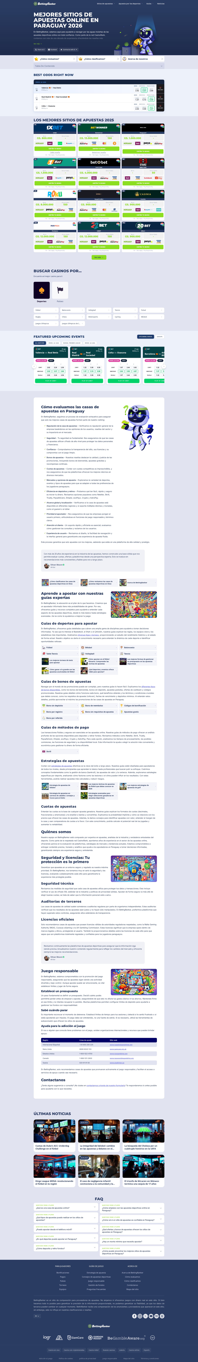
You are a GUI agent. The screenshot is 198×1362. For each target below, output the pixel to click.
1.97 (121, 367)
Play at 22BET (50, 381)
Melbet (40, 375)
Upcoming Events (145, 336)
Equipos (62, 1289)
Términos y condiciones (150, 1358)
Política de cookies (66, 1358)
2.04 (121, 371)
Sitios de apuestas (105, 3)
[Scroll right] (164, 366)
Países (63, 1281)
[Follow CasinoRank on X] (145, 1316)
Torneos (62, 1285)
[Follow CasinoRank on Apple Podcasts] (162, 1316)
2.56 (62, 367)
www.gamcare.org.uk (118, 1049)
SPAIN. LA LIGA (54, 343)
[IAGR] (47, 1337)
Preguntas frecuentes (96, 1289)
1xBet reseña (55, 152)
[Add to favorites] (36, 87)
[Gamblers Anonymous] (59, 1337)
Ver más (97, 257)
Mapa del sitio (132, 1289)
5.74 (91, 371)
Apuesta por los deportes (129, 3)
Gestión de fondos (96, 1285)
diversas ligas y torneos (88, 635)
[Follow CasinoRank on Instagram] (140, 1316)
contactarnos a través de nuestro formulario (106, 1085)
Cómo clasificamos (132, 1281)
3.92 (135, 367)
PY (36, 1316)
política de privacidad (87, 1358)
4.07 (135, 371)
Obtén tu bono (55, 148)
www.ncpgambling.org (118, 1054)
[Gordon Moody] (95, 1337)
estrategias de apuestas (61, 766)
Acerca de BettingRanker (132, 1272)
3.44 (128, 367)
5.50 (91, 367)
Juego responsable (96, 1281)
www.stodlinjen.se (117, 1063)
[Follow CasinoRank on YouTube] (151, 1316)
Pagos (63, 1277)
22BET (40, 367)
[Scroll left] (34, 366)
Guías (148, 3)
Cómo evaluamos (132, 1277)
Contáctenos (132, 1285)
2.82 (48, 367)
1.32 (84, 367)
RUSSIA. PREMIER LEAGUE (71, 343)
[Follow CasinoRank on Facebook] (134, 1316)
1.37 (84, 371)
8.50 (98, 367)
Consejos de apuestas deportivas (96, 1277)
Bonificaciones (63, 1272)
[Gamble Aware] (127, 1337)
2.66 (62, 371)
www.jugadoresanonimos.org (121, 1045)
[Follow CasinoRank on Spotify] (156, 1316)
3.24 (55, 367)
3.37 (55, 371)
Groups (159, 336)
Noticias (160, 3)
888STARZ (40, 371)
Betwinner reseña (99, 152)
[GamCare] (75, 1337)
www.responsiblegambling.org (122, 1058)
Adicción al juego (45, 1358)
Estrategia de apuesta (96, 1272)
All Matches (39, 343)
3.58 (128, 371)
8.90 (98, 371)
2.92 (48, 371)
